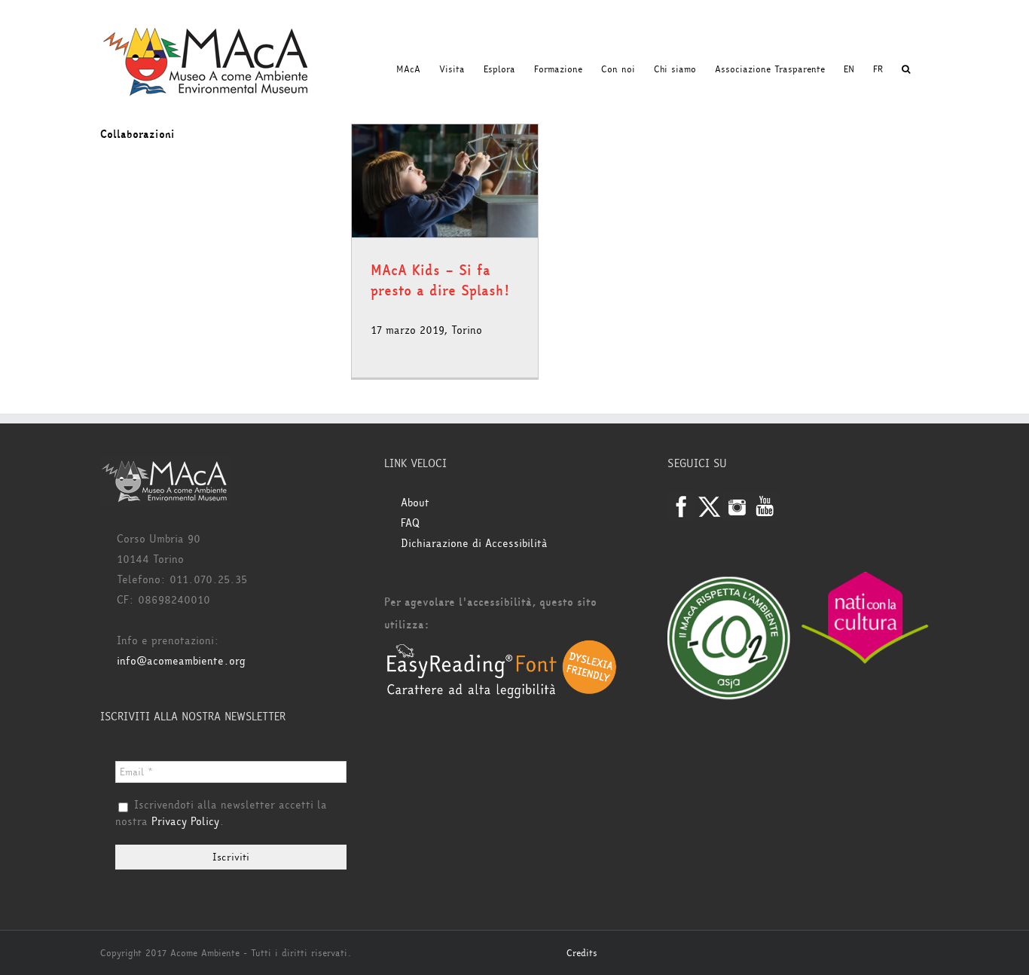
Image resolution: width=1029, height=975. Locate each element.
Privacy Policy (185, 822)
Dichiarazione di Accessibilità (474, 544)
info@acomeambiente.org (181, 661)
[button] (906, 69)
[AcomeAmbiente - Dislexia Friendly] (501, 648)
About (415, 503)
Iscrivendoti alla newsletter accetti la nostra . (221, 814)
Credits (581, 953)
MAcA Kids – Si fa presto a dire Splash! (440, 281)
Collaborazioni (137, 134)
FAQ (410, 523)
